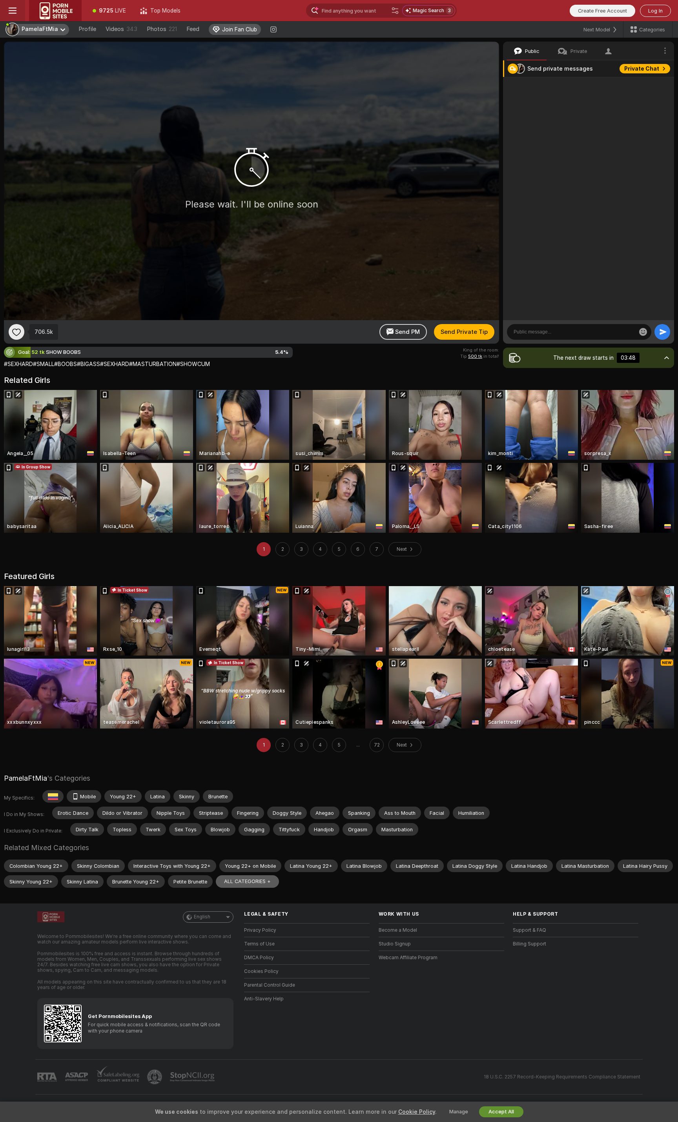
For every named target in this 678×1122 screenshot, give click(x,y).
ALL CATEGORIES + (247, 881)
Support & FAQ (529, 930)
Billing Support (529, 944)
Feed (192, 29)
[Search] (395, 10)
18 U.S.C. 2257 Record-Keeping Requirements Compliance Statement (562, 1077)
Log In (655, 11)
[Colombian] (53, 796)
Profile (87, 29)
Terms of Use (259, 944)
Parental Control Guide (269, 985)
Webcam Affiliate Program (408, 957)
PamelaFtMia (25, 778)
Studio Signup (395, 944)
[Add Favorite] (16, 332)
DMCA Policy (259, 957)
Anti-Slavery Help (264, 999)
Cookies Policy (261, 971)
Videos (121, 29)
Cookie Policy (416, 1112)
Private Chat (641, 69)
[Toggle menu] (12, 10)
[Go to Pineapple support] (155, 1076)
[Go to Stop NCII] (193, 1077)
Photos (162, 29)
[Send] (662, 332)
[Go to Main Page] (55, 10)
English (202, 917)
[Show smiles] (643, 332)
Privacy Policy (260, 930)
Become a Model (398, 930)
